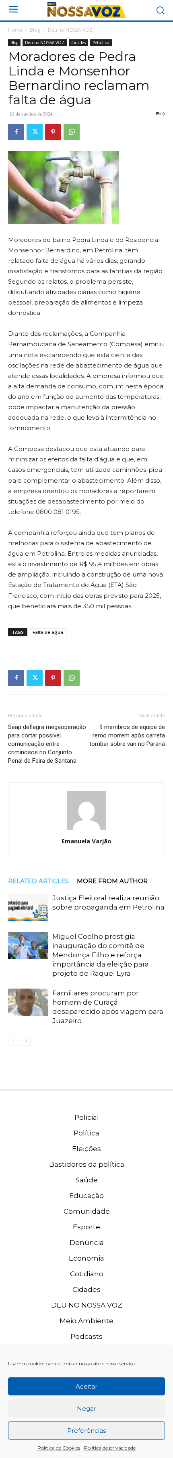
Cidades (78, 42)
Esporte (86, 1227)
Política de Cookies (58, 1448)
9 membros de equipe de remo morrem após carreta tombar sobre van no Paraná (127, 735)
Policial (86, 1117)
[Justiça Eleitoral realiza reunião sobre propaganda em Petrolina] (28, 907)
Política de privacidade (110, 1448)
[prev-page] (13, 1041)
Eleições (86, 1149)
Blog (35, 29)
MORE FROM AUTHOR (112, 881)
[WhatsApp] (72, 132)
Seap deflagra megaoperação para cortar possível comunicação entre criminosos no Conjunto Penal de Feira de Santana (47, 743)
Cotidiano (86, 1274)
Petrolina (101, 42)
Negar (86, 1408)
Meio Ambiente (86, 1321)
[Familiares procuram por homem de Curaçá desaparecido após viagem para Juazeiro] (28, 1002)
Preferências (86, 1430)
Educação (86, 1196)
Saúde (87, 1180)
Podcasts (86, 1336)
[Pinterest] (53, 132)
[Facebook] (16, 132)
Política (86, 1133)
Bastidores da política (86, 1164)
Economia (86, 1258)
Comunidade (87, 1211)
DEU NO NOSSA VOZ (86, 1305)
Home (15, 29)
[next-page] (26, 1041)
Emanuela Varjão (86, 841)
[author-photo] (86, 829)
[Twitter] (35, 132)
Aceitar (86, 1386)
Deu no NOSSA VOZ (70, 29)
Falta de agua (48, 632)
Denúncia (87, 1243)
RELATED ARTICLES (38, 881)
